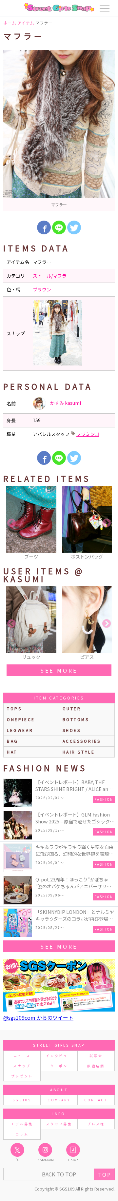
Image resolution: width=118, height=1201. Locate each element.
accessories (82, 741)
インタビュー (59, 1055)
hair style (79, 752)
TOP (104, 1174)
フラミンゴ (87, 434)
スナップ (21, 1065)
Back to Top (59, 1174)
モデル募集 (22, 1123)
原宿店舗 (96, 1065)
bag (12, 741)
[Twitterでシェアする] (74, 227)
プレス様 (96, 1123)
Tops (14, 708)
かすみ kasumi (65, 403)
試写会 (96, 1055)
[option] (59, 130)
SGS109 (21, 1099)
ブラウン (42, 289)
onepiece (21, 719)
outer (72, 708)
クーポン (59, 1065)
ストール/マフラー (52, 275)
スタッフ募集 (59, 1123)
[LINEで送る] (59, 227)
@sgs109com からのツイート (38, 1017)
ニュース (21, 1055)
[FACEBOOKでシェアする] (44, 227)
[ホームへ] (59, 7)
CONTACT (96, 1099)
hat (12, 752)
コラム (22, 1134)
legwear (20, 730)
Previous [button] (11, 523)
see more (59, 670)
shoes (72, 730)
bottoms (76, 719)
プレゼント (22, 1075)
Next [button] (106, 523)
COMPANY (59, 1099)
